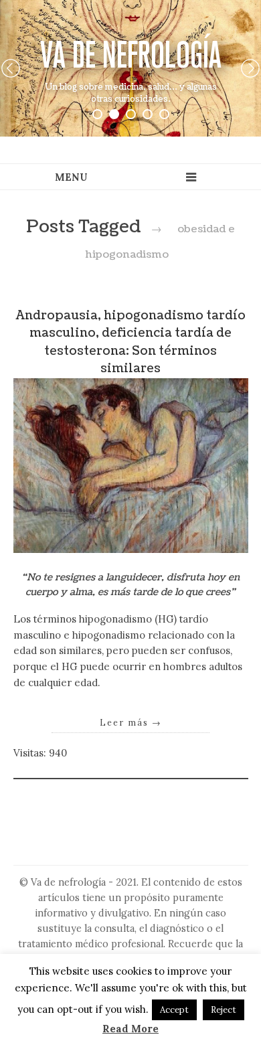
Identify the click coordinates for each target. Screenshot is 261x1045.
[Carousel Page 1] (97, 114)
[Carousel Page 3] (131, 114)
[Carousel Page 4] (148, 114)
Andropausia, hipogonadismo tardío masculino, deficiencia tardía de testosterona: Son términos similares (131, 342)
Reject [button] (223, 1010)
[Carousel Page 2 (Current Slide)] (114, 114)
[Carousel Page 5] (164, 114)
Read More (130, 1028)
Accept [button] (174, 1010)
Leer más (131, 722)
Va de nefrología (131, 54)
